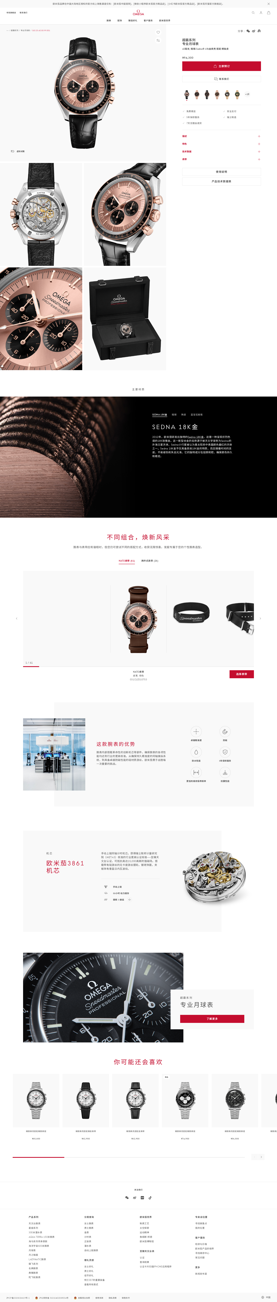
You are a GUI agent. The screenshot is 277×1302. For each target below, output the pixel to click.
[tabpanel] (214, 443)
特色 (184, 143)
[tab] (159, 415)
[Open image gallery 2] (41, 214)
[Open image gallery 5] (125, 318)
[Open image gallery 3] (125, 214)
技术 (187, 151)
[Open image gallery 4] (41, 318)
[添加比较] (158, 40)
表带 (184, 159)
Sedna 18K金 (196, 437)
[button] (83, 92)
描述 (184, 136)
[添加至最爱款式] (158, 32)
